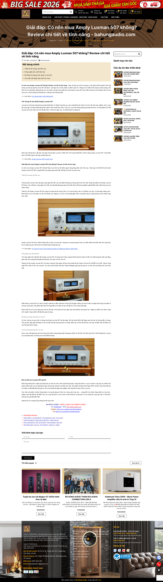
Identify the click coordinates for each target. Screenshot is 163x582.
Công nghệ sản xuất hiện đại (34, 72)
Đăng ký (97, 11)
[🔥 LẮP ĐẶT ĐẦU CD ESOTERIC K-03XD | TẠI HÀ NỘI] (118, 111)
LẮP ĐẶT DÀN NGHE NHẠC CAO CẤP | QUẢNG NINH (131, 73)
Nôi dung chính (31, 64)
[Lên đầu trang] (159, 577)
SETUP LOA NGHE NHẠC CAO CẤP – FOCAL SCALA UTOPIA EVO (131, 128)
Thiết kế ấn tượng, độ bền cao (35, 69)
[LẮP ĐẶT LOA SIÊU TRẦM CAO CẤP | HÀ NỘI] (118, 138)
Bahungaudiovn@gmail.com (38, 564)
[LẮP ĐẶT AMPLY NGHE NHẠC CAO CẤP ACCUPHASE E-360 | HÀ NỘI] (118, 91)
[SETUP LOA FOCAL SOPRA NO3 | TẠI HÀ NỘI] (118, 121)
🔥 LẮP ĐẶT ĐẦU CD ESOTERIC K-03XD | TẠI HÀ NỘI (132, 111)
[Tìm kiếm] (71, 11)
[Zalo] (115, 550)
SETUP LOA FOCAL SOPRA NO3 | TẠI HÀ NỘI (131, 119)
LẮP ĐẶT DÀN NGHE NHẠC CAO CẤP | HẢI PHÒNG (131, 81)
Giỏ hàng (137, 12)
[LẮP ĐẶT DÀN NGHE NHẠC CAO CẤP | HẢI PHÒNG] (118, 82)
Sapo (100, 580)
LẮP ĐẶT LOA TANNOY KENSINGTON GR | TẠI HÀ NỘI (131, 101)
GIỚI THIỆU (115, 17)
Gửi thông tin (28, 458)
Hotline (83, 12)
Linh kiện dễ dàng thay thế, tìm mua (37, 78)
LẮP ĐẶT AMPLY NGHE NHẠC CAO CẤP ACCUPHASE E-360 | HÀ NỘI (131, 91)
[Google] (128, 550)
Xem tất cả (135, 463)
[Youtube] (123, 550)
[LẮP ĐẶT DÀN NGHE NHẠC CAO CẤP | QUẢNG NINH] (118, 74)
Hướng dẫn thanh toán (101, 531)
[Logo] (26, 13)
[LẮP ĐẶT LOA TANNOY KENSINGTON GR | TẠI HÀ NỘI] (118, 102)
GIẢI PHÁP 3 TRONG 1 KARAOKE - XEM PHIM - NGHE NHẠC (75, 17)
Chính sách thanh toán (81, 551)
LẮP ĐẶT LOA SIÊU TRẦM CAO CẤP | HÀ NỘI (131, 137)
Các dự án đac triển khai (127, 67)
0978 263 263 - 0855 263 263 (125, 533)
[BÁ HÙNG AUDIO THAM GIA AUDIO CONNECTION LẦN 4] (81, 481)
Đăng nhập (98, 13)
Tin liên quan (28, 463)
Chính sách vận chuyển (81, 554)
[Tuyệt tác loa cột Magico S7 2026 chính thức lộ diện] (41, 481)
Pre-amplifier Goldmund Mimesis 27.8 (21, 574)
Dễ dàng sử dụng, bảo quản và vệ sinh (38, 75)
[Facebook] (119, 550)
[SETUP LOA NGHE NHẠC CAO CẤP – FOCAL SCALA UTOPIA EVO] (118, 129)
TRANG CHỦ (46, 17)
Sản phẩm (123, 12)
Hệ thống (111, 12)
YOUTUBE (104, 17)
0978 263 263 (37, 561)
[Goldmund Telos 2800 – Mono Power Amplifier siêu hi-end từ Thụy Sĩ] (122, 481)
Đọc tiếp (41, 514)
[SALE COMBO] (81, 4)
